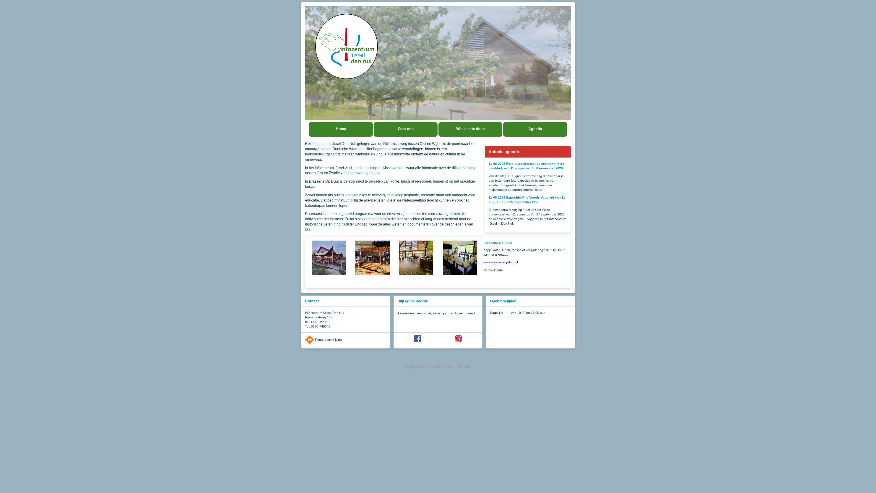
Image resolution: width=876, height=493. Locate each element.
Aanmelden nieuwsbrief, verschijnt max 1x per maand (436, 313)
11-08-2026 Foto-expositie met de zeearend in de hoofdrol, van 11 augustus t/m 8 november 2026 (526, 166)
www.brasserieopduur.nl (500, 262)
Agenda (535, 129)
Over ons (406, 129)
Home (341, 129)
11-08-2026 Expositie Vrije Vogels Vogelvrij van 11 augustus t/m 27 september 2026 (527, 200)
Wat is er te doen (470, 129)
